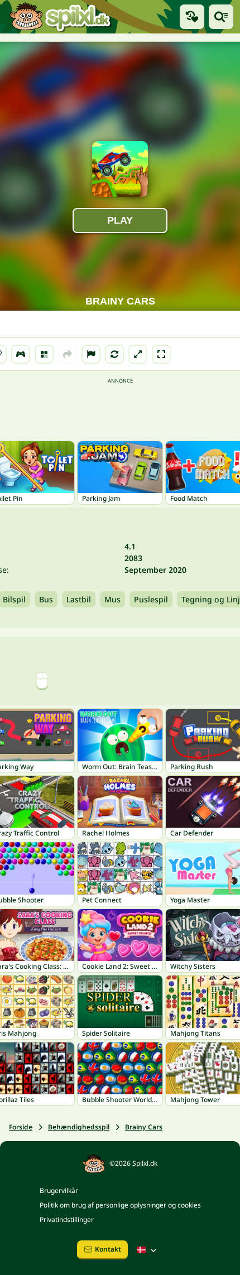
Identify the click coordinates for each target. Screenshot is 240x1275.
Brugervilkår (59, 1190)
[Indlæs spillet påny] (114, 354)
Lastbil (78, 599)
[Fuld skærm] (161, 354)
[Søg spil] (221, 16)
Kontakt (108, 1249)
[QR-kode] (44, 354)
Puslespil (151, 599)
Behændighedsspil (78, 1127)
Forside (20, 1127)
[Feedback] (90, 354)
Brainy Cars (143, 1127)
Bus (46, 599)
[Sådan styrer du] (20, 354)
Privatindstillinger (67, 1219)
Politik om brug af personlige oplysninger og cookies (120, 1205)
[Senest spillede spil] (192, 16)
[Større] (137, 354)
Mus (112, 599)
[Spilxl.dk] (60, 16)
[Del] (67, 354)
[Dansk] (148, 1249)
